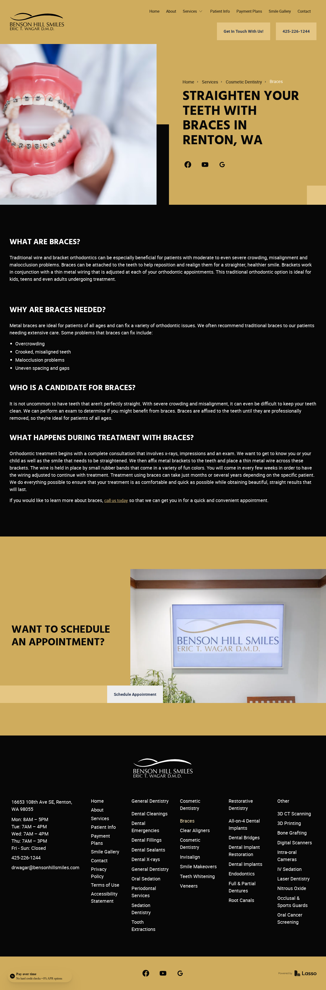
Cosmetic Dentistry (244, 82)
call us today (116, 500)
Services (210, 82)
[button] (193, 11)
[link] (188, 164)
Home (188, 82)
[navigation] (37, 22)
